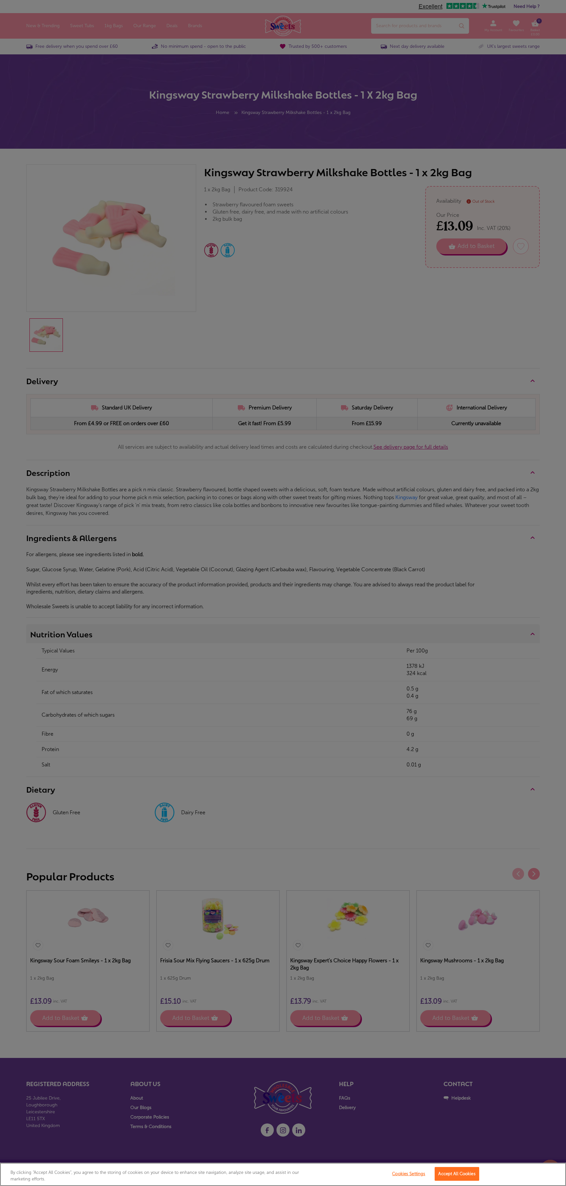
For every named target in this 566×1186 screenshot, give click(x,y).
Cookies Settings (408, 1173)
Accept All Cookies (456, 1173)
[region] (283, 1174)
